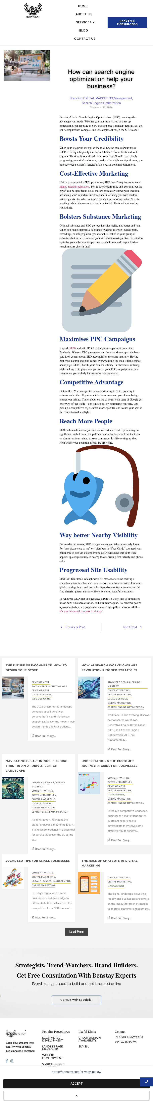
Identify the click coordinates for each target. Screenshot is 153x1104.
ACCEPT (77, 1083)
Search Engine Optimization (126, 707)
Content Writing (119, 690)
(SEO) (73, 348)
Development (41, 682)
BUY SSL (83, 1046)
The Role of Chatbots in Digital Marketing (110, 863)
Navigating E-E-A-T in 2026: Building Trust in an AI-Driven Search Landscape (36, 766)
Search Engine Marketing (53, 1065)
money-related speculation (74, 186)
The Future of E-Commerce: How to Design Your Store (36, 668)
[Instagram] (12, 1061)
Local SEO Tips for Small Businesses (38, 861)
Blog (83, 30)
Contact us (84, 39)
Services (83, 22)
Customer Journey (44, 795)
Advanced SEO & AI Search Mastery (125, 684)
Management (116, 794)
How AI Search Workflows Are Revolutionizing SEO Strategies (109, 668)
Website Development (52, 1056)
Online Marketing (119, 703)
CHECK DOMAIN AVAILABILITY (89, 1039)
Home (82, 6)
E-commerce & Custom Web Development (49, 688)
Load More (76, 932)
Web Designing (41, 698)
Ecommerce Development (52, 1039)
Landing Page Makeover (52, 1048)
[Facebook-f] (7, 1061)
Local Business (42, 694)
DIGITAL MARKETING (120, 694)
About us (84, 14)
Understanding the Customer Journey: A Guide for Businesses (110, 763)
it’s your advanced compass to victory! (81, 611)
